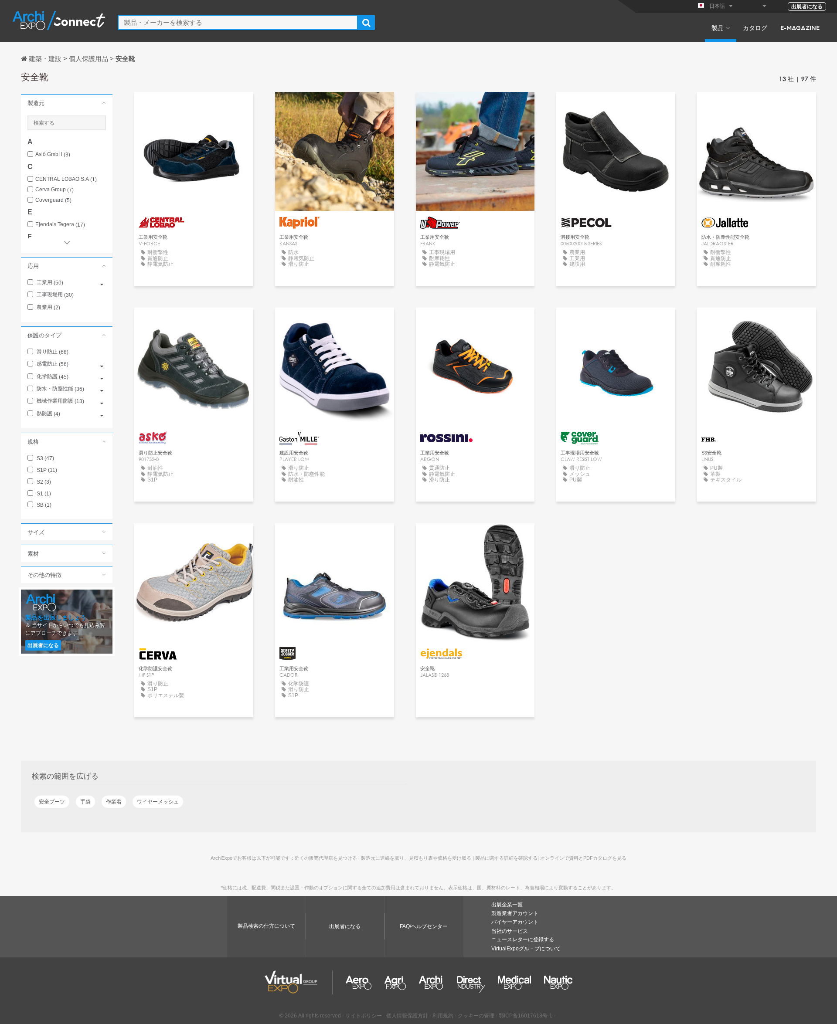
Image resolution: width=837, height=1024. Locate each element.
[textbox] (238, 22)
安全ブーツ (52, 802)
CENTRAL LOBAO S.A (66, 179)
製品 (717, 27)
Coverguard (53, 200)
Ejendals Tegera (60, 224)
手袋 (85, 802)
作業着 (114, 802)
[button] (66, 103)
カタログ (755, 27)
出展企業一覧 (507, 905)
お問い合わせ (193, 106)
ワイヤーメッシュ (158, 802)
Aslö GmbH (52, 154)
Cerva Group (54, 189)
